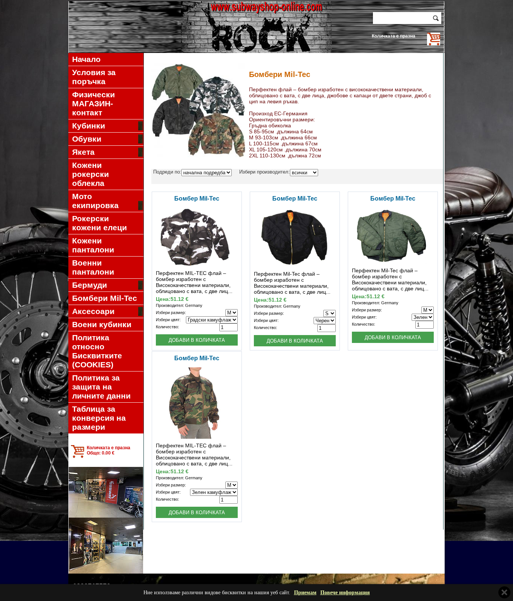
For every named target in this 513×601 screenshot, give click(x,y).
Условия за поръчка (94, 77)
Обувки (86, 138)
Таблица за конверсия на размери (99, 418)
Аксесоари (93, 311)
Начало (86, 59)
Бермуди (89, 285)
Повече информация (345, 592)
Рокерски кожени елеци (99, 223)
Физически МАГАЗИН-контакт (93, 103)
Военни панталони (93, 267)
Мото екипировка (95, 201)
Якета (83, 152)
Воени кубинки (101, 324)
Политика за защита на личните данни (101, 386)
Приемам (305, 592)
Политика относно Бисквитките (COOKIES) (97, 351)
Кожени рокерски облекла (90, 174)
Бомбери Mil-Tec (104, 298)
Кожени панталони (93, 245)
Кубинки (88, 125)
